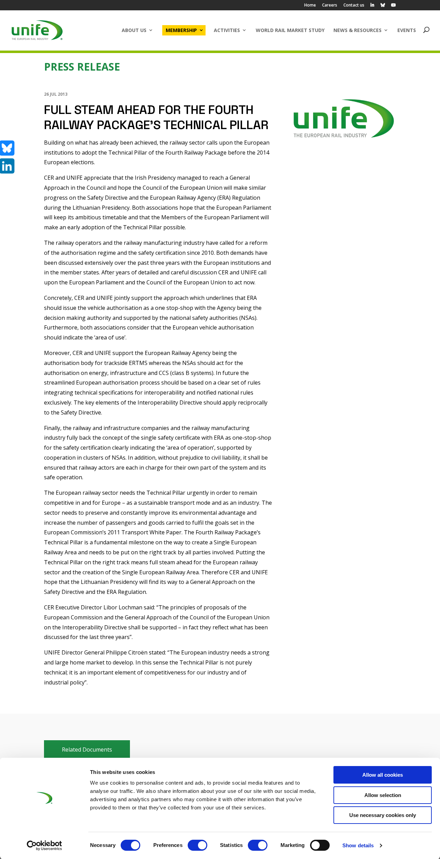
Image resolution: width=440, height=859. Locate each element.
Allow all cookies (382, 775)
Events (406, 30)
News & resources (357, 30)
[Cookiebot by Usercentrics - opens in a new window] (44, 845)
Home (310, 5)
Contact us (353, 5)
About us (134, 30)
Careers (329, 5)
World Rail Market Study (290, 30)
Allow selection (382, 795)
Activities (227, 30)
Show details (358, 845)
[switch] (197, 845)
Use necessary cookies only (382, 815)
